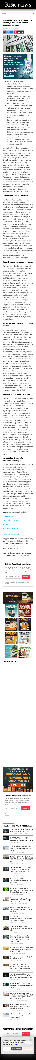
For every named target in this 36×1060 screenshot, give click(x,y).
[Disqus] (18, 689)
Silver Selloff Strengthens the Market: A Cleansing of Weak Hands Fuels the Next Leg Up (21, 918)
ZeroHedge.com (8, 516)
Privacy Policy (13, 1044)
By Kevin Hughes (21, 953)
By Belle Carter (21, 960)
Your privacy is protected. (11, 582)
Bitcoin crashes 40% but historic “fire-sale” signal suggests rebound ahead (21, 985)
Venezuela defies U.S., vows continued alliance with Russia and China (21, 928)
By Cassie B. (20, 884)
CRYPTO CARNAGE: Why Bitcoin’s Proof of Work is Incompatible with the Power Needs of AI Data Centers (21, 839)
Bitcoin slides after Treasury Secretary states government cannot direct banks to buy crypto (21, 890)
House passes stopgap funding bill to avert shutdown (21, 958)
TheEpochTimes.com (10, 520)
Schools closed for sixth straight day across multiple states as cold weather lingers (21, 1015)
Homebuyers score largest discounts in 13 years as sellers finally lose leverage (20, 1006)
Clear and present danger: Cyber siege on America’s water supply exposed (20, 848)
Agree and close (16, 1048)
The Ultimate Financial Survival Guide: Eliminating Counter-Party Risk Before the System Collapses (21, 976)
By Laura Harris (21, 1019)
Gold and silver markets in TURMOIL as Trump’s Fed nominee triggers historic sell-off (21, 949)
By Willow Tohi (20, 852)
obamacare (14, 548)
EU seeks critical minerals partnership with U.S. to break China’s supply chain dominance (20, 966)
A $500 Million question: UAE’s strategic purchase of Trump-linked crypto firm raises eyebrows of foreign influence (21, 995)
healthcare (15, 546)
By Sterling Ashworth (22, 833)
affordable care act (25, 539)
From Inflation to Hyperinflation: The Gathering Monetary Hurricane (21, 830)
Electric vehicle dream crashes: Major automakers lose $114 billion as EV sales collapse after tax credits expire (21, 938)
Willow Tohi (16, 28)
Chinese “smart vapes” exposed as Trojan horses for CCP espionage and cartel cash (21, 899)
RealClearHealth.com (10, 528)
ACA (15, 539)
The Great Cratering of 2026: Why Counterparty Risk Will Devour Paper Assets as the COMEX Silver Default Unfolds (21, 870)
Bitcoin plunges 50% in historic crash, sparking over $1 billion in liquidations (20, 880)
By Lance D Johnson (22, 863)
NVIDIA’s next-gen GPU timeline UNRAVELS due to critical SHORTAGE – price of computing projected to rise (21, 859)
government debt (16, 543)
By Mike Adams (21, 843)
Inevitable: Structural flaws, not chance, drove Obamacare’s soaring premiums (21, 909)
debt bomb (19, 541)
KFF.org (5, 524)
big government (9, 541)
